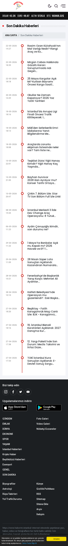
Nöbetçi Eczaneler (46, 429)
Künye (39, 483)
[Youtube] (28, 392)
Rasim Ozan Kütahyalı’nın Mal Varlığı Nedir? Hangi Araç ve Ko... (44, 48)
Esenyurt (7, 464)
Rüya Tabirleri (9, 494)
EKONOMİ (7, 434)
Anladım (56, 539)
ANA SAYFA (11, 35)
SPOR (5, 439)
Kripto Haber (9, 454)
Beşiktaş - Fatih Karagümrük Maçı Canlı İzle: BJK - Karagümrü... (42, 311)
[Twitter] (20, 392)
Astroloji (7, 489)
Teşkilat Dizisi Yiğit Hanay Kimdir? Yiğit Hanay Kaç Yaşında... (43, 163)
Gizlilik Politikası (45, 489)
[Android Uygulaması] (51, 408)
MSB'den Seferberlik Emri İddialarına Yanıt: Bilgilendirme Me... (42, 131)
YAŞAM (6, 444)
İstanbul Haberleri (12, 449)
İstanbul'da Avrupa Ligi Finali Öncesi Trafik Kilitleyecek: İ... (42, 114)
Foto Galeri (42, 418)
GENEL (6, 469)
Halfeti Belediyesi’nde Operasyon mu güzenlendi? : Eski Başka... (43, 295)
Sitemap (40, 499)
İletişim (40, 514)
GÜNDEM (7, 418)
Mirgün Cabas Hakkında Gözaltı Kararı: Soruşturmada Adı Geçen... (42, 66)
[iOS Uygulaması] (17, 407)
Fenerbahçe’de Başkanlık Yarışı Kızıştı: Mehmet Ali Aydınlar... (43, 278)
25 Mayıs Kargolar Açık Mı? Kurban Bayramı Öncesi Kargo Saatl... (41, 81)
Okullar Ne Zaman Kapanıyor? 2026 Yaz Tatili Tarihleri (40, 98)
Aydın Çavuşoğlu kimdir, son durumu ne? (42, 228)
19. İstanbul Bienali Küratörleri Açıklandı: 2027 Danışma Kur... (44, 328)
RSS (38, 494)
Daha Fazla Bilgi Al (29, 543)
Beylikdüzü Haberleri (13, 459)
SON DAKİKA (9, 474)
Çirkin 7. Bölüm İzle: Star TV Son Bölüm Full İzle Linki (44, 195)
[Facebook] (13, 392)
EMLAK (6, 423)
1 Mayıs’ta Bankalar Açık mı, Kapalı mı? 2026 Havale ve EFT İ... (42, 245)
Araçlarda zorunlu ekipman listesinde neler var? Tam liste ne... (43, 147)
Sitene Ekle (42, 504)
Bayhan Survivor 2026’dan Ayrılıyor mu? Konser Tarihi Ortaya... (42, 180)
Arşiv (39, 509)
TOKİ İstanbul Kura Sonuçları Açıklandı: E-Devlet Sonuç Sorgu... (41, 360)
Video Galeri (43, 423)
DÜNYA (6, 429)
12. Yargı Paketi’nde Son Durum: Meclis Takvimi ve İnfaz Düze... (43, 344)
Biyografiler (9, 483)
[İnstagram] (5, 392)
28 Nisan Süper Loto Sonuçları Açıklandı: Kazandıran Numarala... (42, 262)
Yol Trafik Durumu (12, 499)
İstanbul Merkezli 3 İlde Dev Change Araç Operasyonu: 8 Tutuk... (41, 213)
